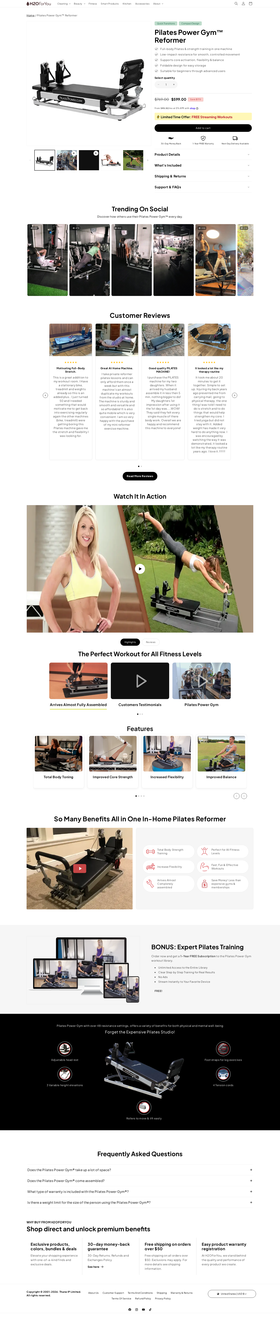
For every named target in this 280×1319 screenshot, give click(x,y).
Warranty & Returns (182, 1292)
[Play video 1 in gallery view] (67, 160)
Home (31, 15)
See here (93, 1266)
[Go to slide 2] (141, 466)
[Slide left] (30, 160)
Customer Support (113, 1292)
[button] (63, 3)
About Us (93, 1292)
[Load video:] (140, 569)
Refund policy (143, 1298)
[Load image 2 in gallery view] (111, 160)
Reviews (151, 642)
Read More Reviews (140, 476)
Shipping (162, 1292)
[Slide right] (147, 160)
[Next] (234, 395)
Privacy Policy (163, 1298)
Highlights (130, 642)
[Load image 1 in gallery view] (45, 160)
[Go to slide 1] (138, 466)
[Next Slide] (244, 796)
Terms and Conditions (140, 1292)
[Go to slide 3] (142, 714)
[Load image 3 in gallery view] (133, 160)
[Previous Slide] (236, 796)
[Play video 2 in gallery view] (89, 160)
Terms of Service (121, 1298)
